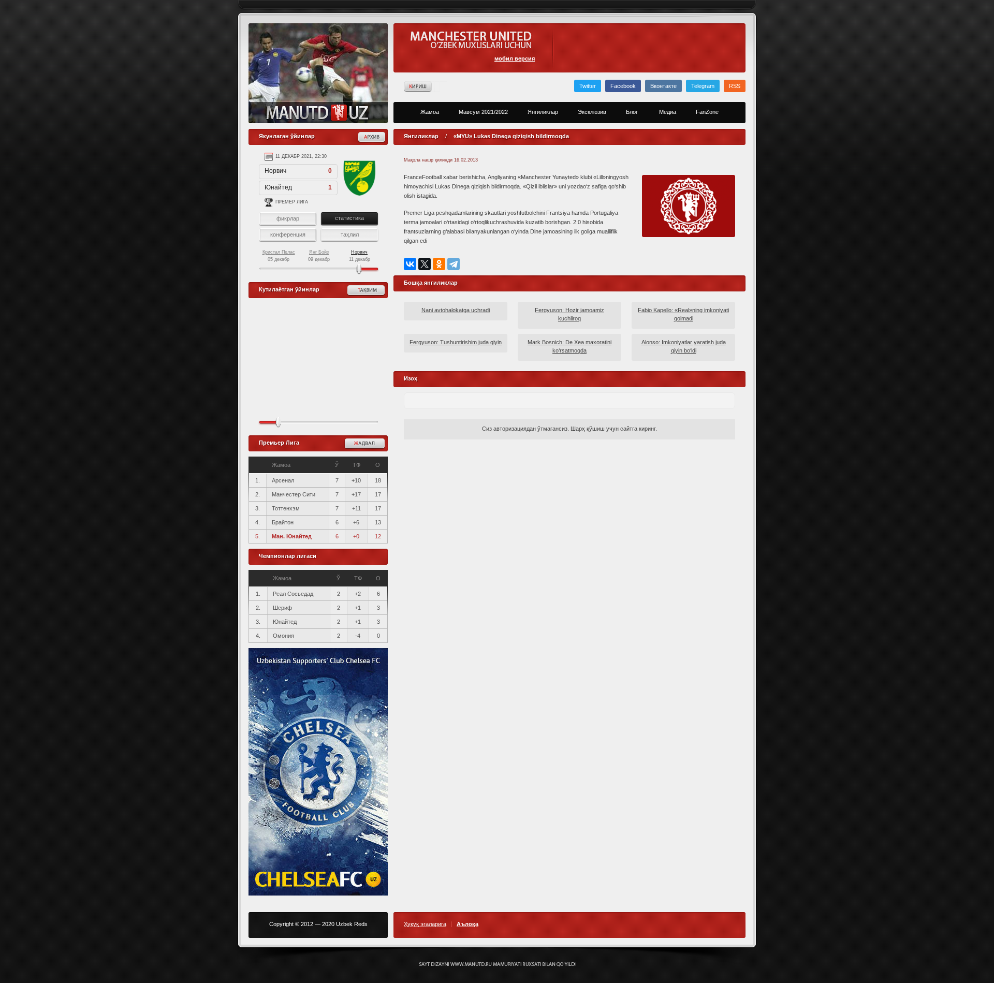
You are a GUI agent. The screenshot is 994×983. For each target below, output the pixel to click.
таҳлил (350, 234)
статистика (349, 218)
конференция (287, 234)
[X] (424, 264)
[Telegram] (453, 264)
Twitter (587, 86)
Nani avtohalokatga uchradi (455, 310)
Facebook (623, 86)
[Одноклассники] (439, 264)
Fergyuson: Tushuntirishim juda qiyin (456, 342)
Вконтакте (663, 86)
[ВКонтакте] (410, 264)
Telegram (702, 86)
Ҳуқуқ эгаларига (425, 924)
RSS (734, 86)
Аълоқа (467, 924)
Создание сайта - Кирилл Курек (497, 964)
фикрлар (287, 218)
